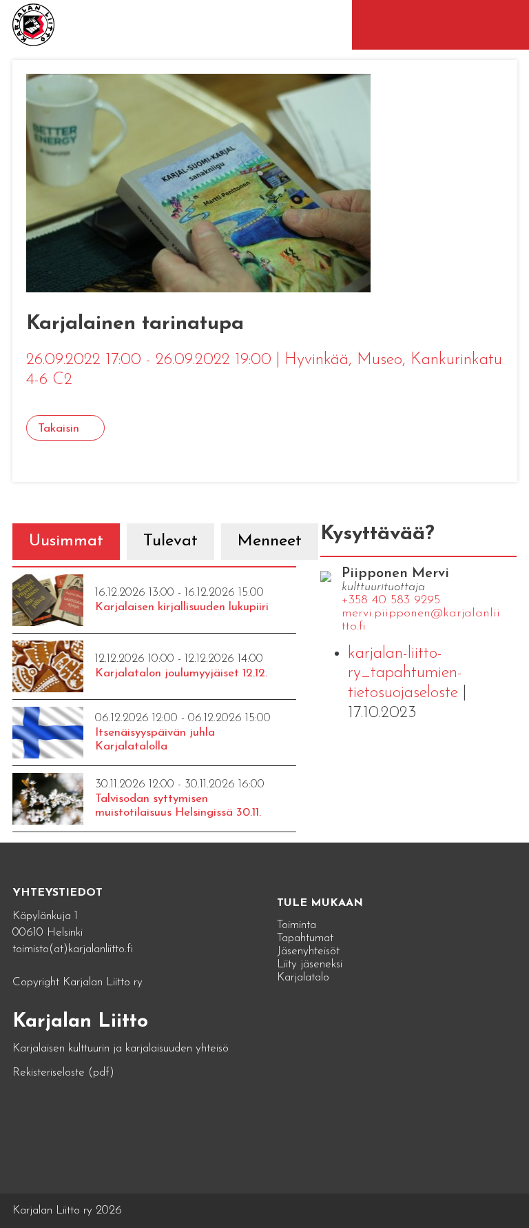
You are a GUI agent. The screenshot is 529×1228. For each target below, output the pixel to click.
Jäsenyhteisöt (308, 951)
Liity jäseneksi (309, 964)
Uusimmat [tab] (66, 541)
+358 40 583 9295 (391, 600)
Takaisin (58, 428)
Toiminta (296, 925)
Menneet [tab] (270, 541)
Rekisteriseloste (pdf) (63, 1072)
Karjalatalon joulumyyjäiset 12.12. (181, 673)
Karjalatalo (303, 977)
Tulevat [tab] (170, 541)
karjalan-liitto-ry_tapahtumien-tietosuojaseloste (405, 673)
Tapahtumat (305, 938)
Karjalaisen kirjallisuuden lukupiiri (182, 607)
